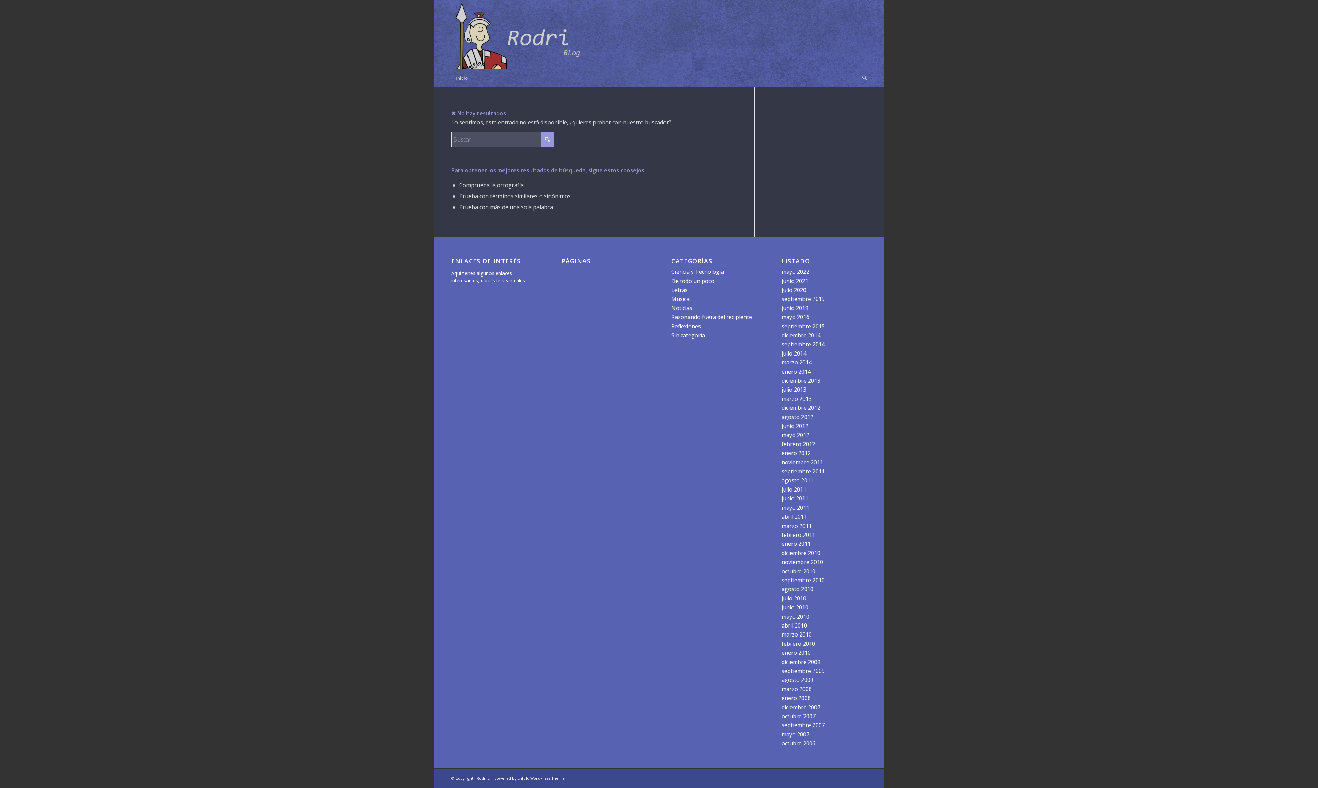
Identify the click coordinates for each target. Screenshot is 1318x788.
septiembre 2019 (803, 299)
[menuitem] (862, 78)
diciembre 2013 (801, 380)
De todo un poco (692, 281)
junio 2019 (795, 308)
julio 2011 (794, 489)
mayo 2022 (795, 271)
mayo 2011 (795, 507)
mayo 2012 (795, 435)
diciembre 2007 (801, 707)
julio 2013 (794, 389)
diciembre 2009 (801, 662)
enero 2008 (796, 698)
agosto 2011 (797, 480)
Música (680, 299)
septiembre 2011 (803, 471)
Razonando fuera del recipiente (711, 317)
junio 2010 (795, 607)
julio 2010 (794, 598)
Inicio (462, 78)
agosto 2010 (797, 589)
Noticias (681, 308)
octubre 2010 (799, 571)
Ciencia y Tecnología (697, 271)
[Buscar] (862, 78)
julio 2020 (794, 290)
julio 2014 (794, 353)
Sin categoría (688, 335)
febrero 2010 (798, 644)
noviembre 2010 (802, 562)
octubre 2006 (799, 743)
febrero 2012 (798, 444)
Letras (679, 290)
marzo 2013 (797, 399)
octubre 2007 (799, 716)
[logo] (520, 34)
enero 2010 (796, 652)
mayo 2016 (795, 317)
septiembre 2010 (803, 580)
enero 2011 (796, 544)
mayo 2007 (795, 734)
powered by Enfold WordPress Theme (529, 778)
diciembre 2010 (801, 553)
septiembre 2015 (803, 326)
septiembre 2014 (803, 344)
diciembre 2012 (801, 408)
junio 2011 (795, 498)
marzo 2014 (797, 362)
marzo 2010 (797, 634)
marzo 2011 (797, 526)
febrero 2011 (798, 535)
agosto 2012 (797, 417)
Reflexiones (686, 326)
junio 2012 (795, 426)
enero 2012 (796, 453)
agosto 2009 (797, 680)
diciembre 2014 (801, 335)
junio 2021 (795, 281)
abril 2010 (794, 625)
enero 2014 (796, 371)
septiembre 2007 (803, 725)
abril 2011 (794, 516)
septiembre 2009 (803, 671)
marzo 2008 (797, 689)
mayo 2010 (795, 616)
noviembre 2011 (802, 462)
